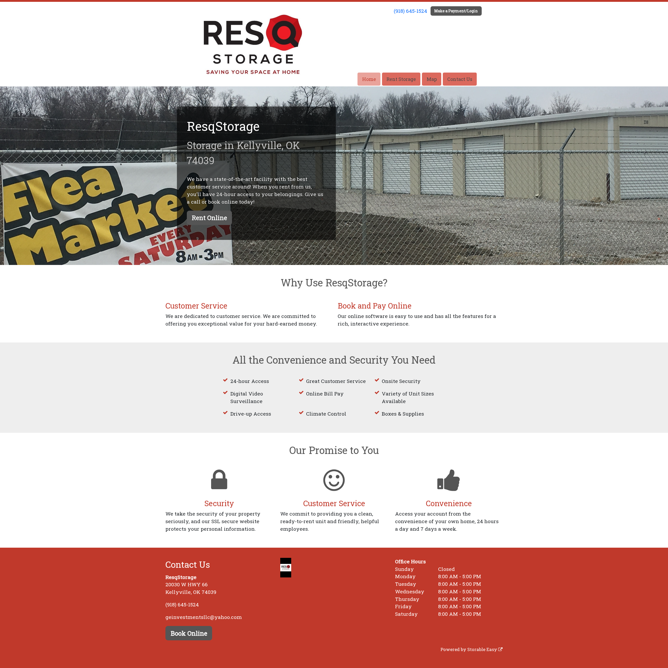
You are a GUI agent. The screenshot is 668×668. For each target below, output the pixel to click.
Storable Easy (482, 649)
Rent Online (209, 218)
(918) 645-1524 (410, 11)
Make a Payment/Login (456, 10)
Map (432, 79)
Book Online (189, 633)
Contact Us (459, 79)
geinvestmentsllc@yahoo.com (203, 617)
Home (369, 79)
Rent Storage (401, 79)
